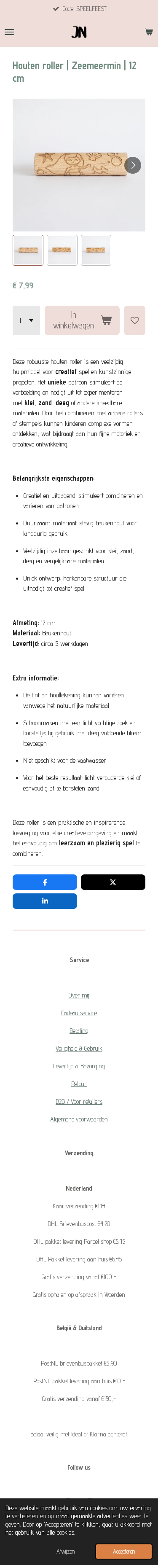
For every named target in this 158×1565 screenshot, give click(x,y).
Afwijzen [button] (65, 1551)
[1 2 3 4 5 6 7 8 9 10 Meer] (26, 320)
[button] (28, 250)
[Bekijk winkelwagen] (148, 32)
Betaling (79, 1031)
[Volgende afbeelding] (132, 165)
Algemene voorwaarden (79, 1119)
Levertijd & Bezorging (79, 1066)
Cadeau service (79, 1013)
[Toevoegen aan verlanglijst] (134, 320)
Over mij (79, 995)
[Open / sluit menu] (9, 32)
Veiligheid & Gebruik (79, 1048)
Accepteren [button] (124, 1551)
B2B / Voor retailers (79, 1101)
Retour (79, 1084)
